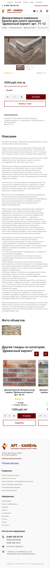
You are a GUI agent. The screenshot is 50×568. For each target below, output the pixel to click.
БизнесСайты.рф (37, 564)
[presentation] (36, 354)
